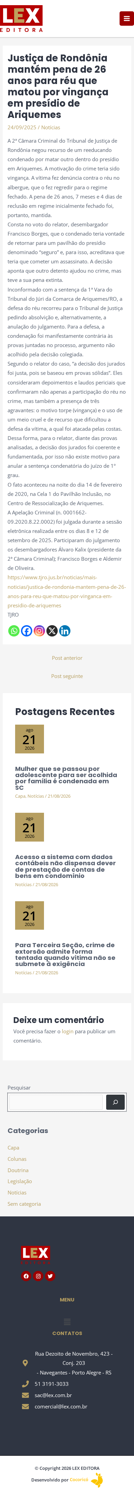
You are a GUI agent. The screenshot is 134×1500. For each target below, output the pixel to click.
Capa (20, 796)
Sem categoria (24, 1203)
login (68, 1031)
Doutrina (18, 1170)
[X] (52, 630)
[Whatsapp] (14, 630)
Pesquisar (19, 1087)
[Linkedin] (64, 630)
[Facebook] (26, 630)
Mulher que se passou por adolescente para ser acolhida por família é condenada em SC (66, 778)
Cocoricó (79, 1479)
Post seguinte (67, 675)
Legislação (20, 1181)
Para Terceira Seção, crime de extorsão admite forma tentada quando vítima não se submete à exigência (65, 954)
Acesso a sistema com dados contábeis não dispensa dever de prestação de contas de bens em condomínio (65, 866)
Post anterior (67, 657)
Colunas (17, 1158)
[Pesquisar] (115, 1102)
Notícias (50, 127)
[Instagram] (39, 630)
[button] (67, 1322)
